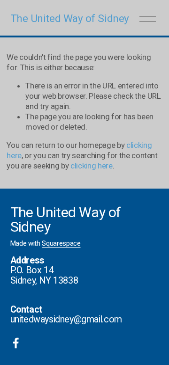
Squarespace (61, 243)
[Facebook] (16, 343)
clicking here (91, 165)
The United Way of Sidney (69, 18)
